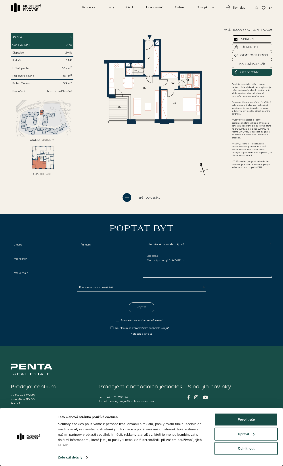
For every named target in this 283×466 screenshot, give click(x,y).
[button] (205, 7)
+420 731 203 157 (116, 397)
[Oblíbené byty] (264, 7)
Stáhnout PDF (249, 47)
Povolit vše (246, 419)
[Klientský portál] (256, 7)
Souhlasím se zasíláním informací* (142, 320)
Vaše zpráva (152, 255)
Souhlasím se (142, 328)
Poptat (141, 307)
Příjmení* (86, 244)
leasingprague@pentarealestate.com (132, 401)
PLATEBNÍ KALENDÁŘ (252, 63)
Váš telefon (20, 258)
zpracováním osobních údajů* (150, 328)
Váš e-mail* (21, 272)
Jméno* (18, 244)
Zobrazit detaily (70, 457)
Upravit (243, 434)
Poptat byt (247, 38)
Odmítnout (246, 448)
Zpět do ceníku (250, 72)
